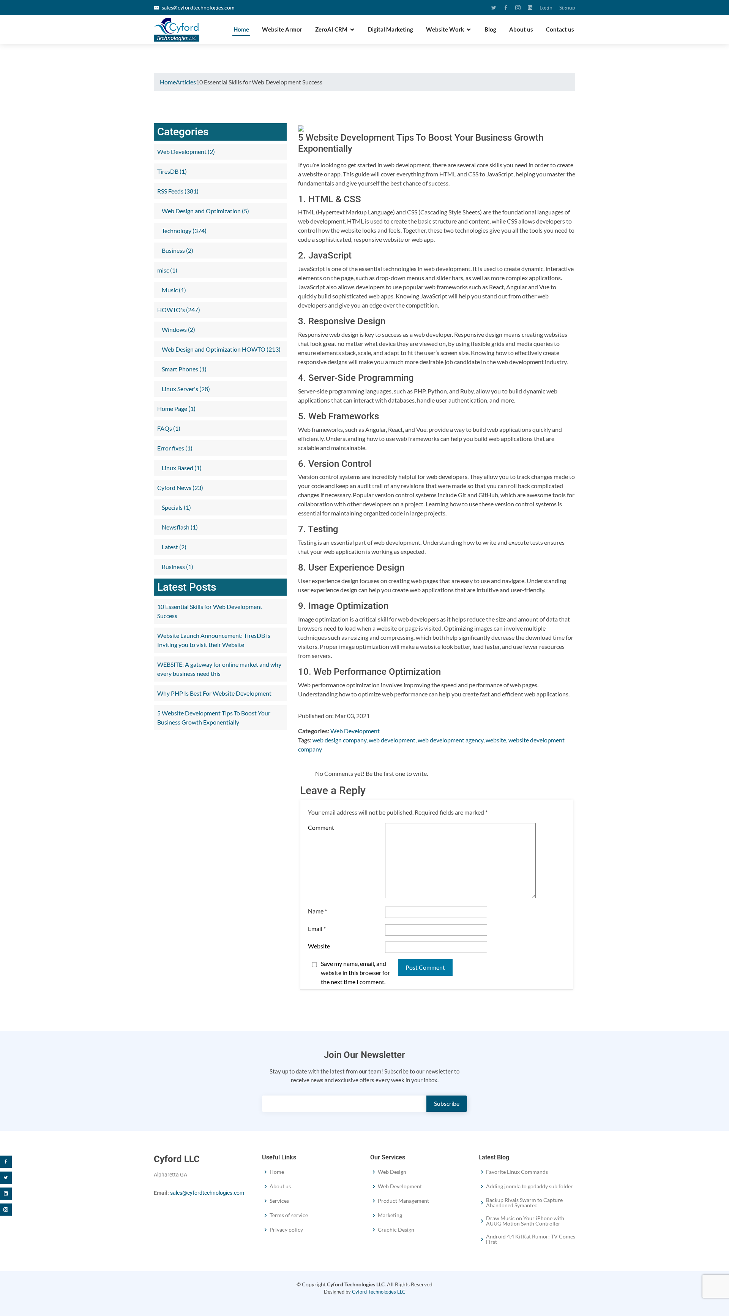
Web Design (392, 1172)
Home (241, 29)
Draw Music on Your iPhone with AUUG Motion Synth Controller (525, 1221)
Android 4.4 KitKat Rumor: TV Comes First (530, 1239)
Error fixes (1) (175, 448)
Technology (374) (184, 230)
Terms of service (289, 1215)
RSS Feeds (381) (178, 191)
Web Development (355, 730)
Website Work (445, 29)
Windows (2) (178, 329)
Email (317, 928)
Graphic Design (396, 1229)
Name (317, 911)
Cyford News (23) (180, 487)
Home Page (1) (176, 408)
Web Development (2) (186, 151)
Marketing (390, 1215)
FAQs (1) (168, 428)
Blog (490, 29)
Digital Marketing (390, 29)
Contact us (560, 29)
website (496, 740)
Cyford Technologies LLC (379, 1292)
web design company (339, 740)
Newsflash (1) (179, 527)
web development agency (450, 740)
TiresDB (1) (172, 171)
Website (319, 946)
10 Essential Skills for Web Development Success (209, 611)
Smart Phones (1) (184, 369)
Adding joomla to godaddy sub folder (529, 1186)
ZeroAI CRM (331, 29)
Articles (186, 82)
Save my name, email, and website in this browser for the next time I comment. (355, 972)
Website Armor (282, 29)
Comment (321, 827)
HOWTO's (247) (178, 309)
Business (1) (177, 566)
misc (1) (167, 270)
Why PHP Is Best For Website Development (214, 693)
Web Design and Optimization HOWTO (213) (221, 349)
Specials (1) (176, 507)
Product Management (403, 1200)
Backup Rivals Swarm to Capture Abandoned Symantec (524, 1202)
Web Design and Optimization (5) (205, 210)
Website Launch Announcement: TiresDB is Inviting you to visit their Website (213, 640)
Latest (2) (173, 546)
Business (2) (177, 250)
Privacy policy (286, 1229)
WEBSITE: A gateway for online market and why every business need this (219, 669)
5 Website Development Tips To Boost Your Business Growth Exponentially (213, 717)
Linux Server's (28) (185, 388)
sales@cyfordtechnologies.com (198, 8)
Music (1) (173, 289)
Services (279, 1200)
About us (521, 29)
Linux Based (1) (181, 467)
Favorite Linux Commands (517, 1172)
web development (392, 740)
